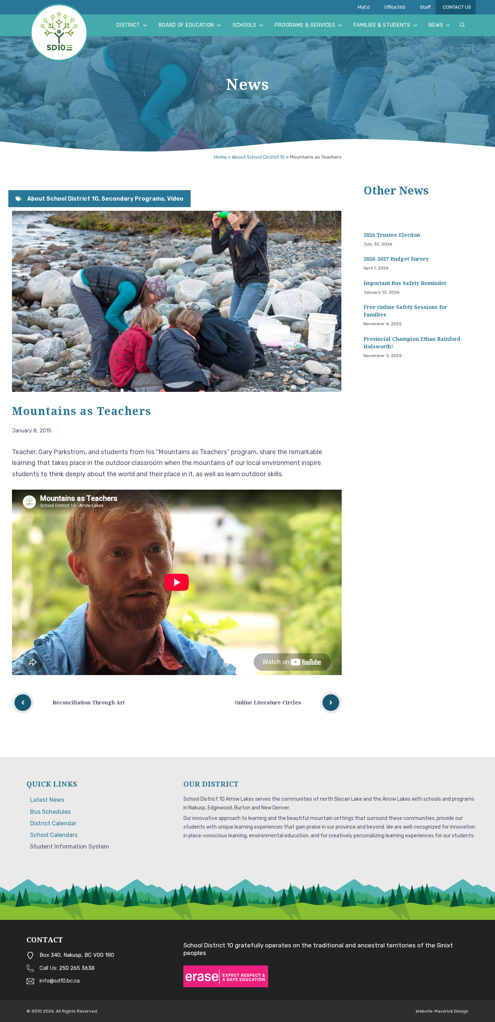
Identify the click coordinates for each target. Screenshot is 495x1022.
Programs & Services (305, 25)
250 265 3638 (77, 968)
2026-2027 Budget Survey (396, 258)
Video (175, 198)
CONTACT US (457, 7)
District (128, 25)
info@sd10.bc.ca (59, 980)
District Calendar (53, 823)
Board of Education (187, 25)
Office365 (394, 7)
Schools (245, 25)
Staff (425, 7)
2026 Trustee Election (393, 234)
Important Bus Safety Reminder (405, 283)
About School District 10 (258, 157)
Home (220, 157)
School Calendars (54, 835)
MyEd (364, 7)
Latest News (47, 799)
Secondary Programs (132, 198)
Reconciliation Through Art (89, 702)
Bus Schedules (50, 811)
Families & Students (382, 25)
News (436, 25)
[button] (462, 25)
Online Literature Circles (268, 702)
